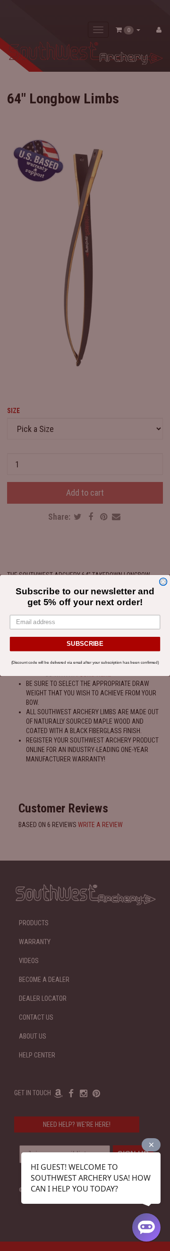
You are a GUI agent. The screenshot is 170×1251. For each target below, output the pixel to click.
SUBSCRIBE (85, 644)
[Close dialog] (163, 581)
